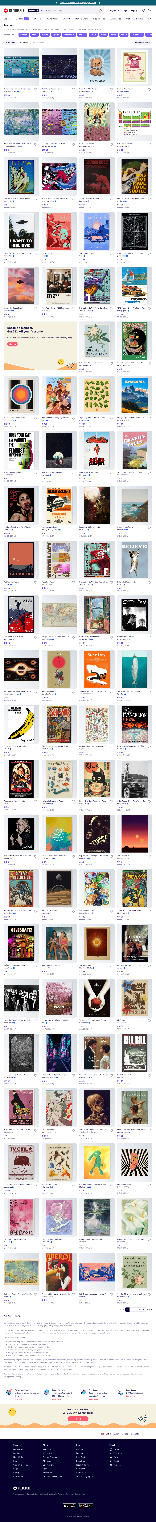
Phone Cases (52, 19)
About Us (47, 1449)
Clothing (22, 19)
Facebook (118, 1453)
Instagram (118, 1449)
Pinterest (117, 1465)
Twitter (117, 1457)
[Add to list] (35, 89)
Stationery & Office (134, 19)
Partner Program (50, 1457)
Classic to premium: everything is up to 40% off (78, 3)
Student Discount (20, 1465)
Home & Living (81, 19)
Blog (15, 1461)
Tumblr (116, 1461)
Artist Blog (47, 1472)
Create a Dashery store (53, 1476)
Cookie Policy (80, 1494)
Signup (16, 1472)
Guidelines (80, 1461)
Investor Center (49, 1453)
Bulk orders (18, 1476)
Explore (7, 19)
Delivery (79, 1449)
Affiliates (47, 1461)
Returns (79, 1453)
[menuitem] (7, 19)
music (99, 29)
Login (15, 1469)
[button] (78, 3)
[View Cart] (149, 10)
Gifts (150, 19)
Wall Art (66, 19)
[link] (24, 35)
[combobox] (65, 10)
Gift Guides (18, 1449)
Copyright (80, 1469)
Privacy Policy (32, 1494)
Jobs (45, 1469)
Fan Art (16, 1453)
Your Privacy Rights (84, 1476)
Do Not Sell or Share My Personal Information (56, 1494)
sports (90, 29)
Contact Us (81, 1472)
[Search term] (100, 10)
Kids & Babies (99, 19)
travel (84, 29)
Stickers (37, 19)
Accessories (115, 19)
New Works (18, 1457)
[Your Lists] (143, 10)
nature (75, 29)
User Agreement (19, 1494)
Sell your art (48, 1465)
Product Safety (82, 1465)
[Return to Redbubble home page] (14, 10)
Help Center (81, 1457)
